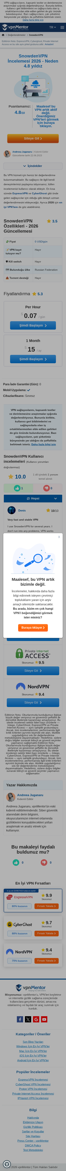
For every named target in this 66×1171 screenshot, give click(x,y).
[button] (7, 1164)
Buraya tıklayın (32, 627)
